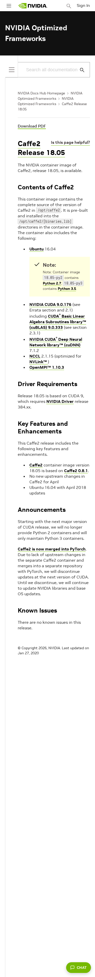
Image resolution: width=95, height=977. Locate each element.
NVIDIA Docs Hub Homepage (41, 93)
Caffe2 (36, 465)
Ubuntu (36, 248)
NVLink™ (38, 361)
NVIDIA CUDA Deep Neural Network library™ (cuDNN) (55, 342)
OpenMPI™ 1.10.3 (46, 367)
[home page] (32, 5)
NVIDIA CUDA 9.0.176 (50, 304)
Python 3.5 (67, 288)
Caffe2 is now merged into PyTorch (52, 548)
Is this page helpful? (70, 142)
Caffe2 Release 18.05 (41, 148)
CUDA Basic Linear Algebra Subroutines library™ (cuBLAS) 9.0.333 (57, 322)
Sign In (83, 5)
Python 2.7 (52, 283)
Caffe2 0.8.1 (76, 470)
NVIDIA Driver (60, 401)
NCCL (34, 356)
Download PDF (32, 126)
